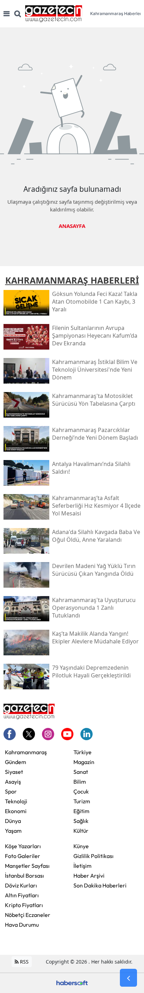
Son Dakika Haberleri (100, 885)
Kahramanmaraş (26, 752)
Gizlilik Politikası (93, 855)
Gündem (15, 761)
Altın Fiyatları (22, 895)
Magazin (83, 761)
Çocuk (81, 791)
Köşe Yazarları (23, 846)
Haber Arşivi (89, 875)
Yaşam (13, 830)
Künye (81, 846)
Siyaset (14, 771)
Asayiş (13, 781)
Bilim (79, 781)
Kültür (80, 830)
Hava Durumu (22, 924)
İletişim (82, 865)
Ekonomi (16, 811)
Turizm (81, 801)
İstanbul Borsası (24, 875)
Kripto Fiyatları (24, 904)
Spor (11, 791)
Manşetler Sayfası (27, 865)
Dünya (13, 820)
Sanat (80, 771)
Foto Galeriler (22, 855)
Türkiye (82, 752)
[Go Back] (128, 978)
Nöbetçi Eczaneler (27, 914)
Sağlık (80, 820)
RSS (24, 961)
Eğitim (81, 811)
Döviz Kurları (21, 885)
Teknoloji (16, 801)
